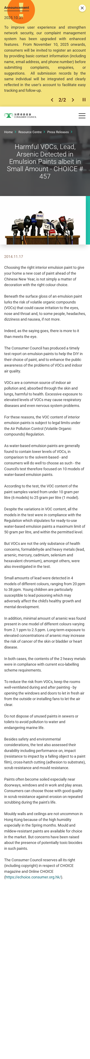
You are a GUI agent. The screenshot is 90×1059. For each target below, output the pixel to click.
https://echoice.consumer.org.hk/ (33, 876)
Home (8, 132)
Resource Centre (30, 132)
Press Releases (58, 132)
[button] (52, 100)
